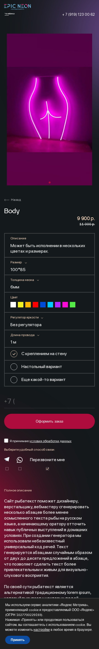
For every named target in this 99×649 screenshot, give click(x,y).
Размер (16, 262)
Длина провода (22, 335)
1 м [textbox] (13, 342)
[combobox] (24, 271)
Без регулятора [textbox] (26, 324)
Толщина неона (22, 280)
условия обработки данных (50, 441)
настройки (42, 630)
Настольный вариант (41, 366)
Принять (17, 640)
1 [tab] (50, 182)
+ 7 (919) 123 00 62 (78, 14)
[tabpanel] (49, 109)
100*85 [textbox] (18, 269)
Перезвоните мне (47, 459)
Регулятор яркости (24, 317)
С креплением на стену (44, 353)
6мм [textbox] (14, 287)
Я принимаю (41, 441)
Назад (16, 200)
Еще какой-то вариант (43, 379)
